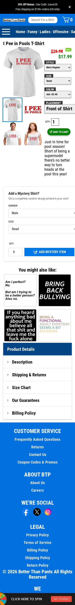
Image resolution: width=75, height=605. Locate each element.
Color (50, 89)
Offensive (61, 31)
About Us (37, 482)
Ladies (45, 31)
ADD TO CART (61, 131)
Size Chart (21, 387)
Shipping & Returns (29, 374)
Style (50, 62)
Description (22, 362)
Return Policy (37, 565)
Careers (37, 490)
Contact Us (37, 454)
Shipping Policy (37, 557)
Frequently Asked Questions (37, 439)
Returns (37, 447)
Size (48, 76)
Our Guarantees (25, 400)
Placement (53, 103)
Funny (32, 31)
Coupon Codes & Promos (38, 462)
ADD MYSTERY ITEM (52, 252)
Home (20, 31)
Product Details (21, 349)
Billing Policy (24, 413)
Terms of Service (37, 542)
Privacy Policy (37, 535)
